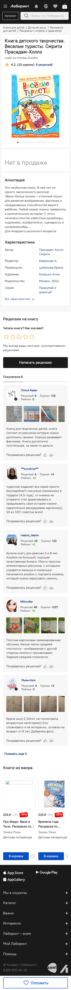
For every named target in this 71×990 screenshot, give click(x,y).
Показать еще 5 (15, 754)
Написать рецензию (35, 362)
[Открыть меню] (5, 6)
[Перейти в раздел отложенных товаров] (55, 6)
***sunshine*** (29, 469)
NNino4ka (26, 601)
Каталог (10, 16)
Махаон (44, 281)
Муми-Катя (28, 680)
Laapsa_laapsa (30, 535)
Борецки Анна (49, 274)
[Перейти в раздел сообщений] (36, 6)
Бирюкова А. (48, 261)
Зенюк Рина (12, 832)
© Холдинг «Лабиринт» (20, 965)
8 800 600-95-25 (15, 970)
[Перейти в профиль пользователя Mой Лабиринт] (46, 6)
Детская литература (17, 837)
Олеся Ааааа (29, 390)
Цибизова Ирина (51, 267)
